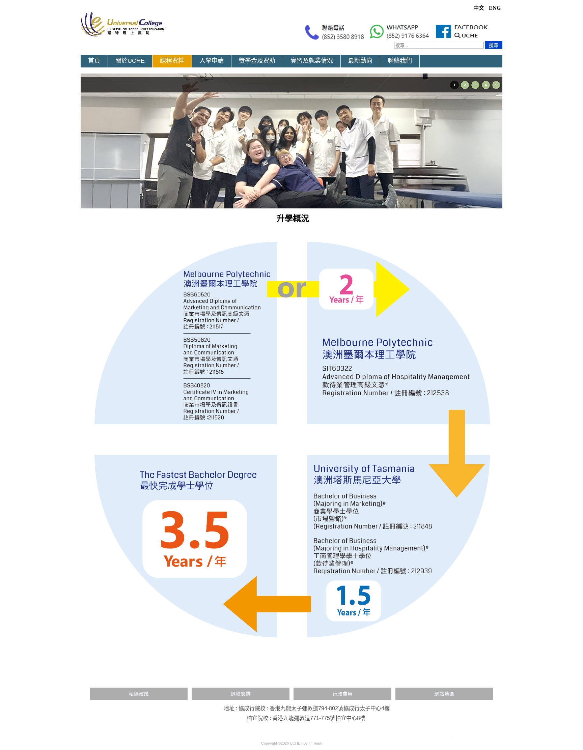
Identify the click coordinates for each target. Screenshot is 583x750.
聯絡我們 (400, 60)
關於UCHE (130, 60)
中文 (479, 8)
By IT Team (312, 743)
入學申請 (211, 60)
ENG (495, 8)
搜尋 (493, 45)
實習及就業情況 (311, 60)
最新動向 (360, 60)
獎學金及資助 (257, 60)
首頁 (94, 60)
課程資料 (172, 60)
